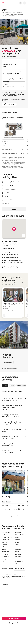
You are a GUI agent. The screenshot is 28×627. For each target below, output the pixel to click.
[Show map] (14, 229)
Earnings (12, 385)
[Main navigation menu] (24, 2)
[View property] (13, 491)
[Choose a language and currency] (20, 2)
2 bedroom (20, 117)
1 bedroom (11, 117)
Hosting (5, 385)
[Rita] (4, 315)
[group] (14, 74)
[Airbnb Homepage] (3, 3)
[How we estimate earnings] (16, 153)
